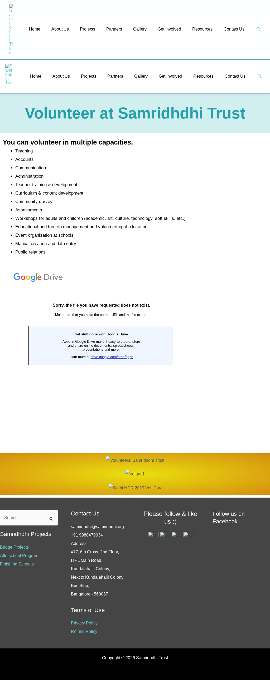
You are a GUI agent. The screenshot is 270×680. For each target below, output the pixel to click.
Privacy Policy (84, 623)
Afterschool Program (19, 555)
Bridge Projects (14, 547)
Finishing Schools (17, 564)
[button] (258, 29)
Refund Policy (84, 631)
